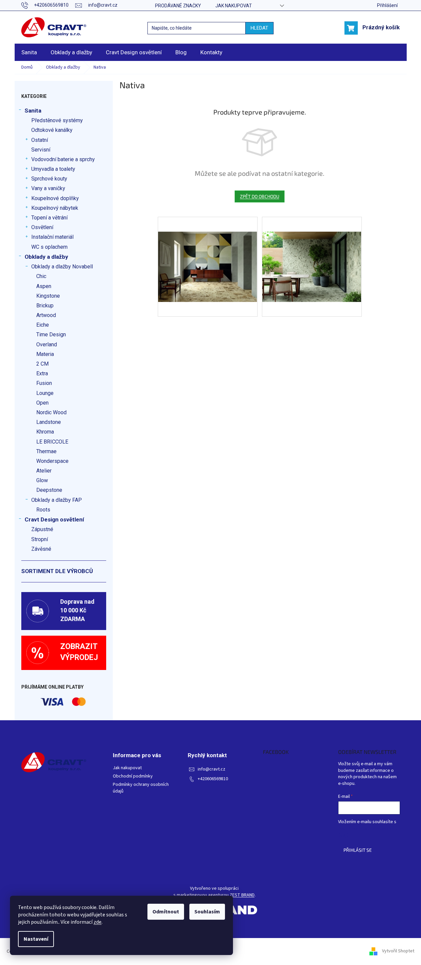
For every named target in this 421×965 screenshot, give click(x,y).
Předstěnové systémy (57, 120)
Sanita (33, 110)
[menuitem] (29, 52)
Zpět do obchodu (259, 196)
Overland (46, 344)
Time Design (51, 334)
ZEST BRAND (242, 895)
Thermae (46, 451)
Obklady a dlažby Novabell (62, 266)
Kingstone (48, 296)
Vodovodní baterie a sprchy (63, 159)
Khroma (45, 432)
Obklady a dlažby (46, 256)
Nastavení (36, 939)
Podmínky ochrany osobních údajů (141, 788)
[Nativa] (207, 252)
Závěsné (41, 549)
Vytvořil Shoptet (398, 951)
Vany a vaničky (48, 188)
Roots (43, 509)
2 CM (42, 364)
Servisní (40, 150)
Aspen (43, 286)
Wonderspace (52, 461)
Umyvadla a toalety (53, 169)
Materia (45, 354)
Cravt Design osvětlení (54, 519)
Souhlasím (207, 911)
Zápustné (42, 529)
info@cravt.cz (211, 769)
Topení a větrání (49, 217)
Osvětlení (42, 227)
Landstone (48, 422)
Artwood (46, 315)
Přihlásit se (357, 850)
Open (42, 403)
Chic (41, 276)
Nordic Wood (51, 412)
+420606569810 (213, 779)
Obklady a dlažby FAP (56, 500)
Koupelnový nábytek (54, 208)
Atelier (44, 471)
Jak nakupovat (233, 5)
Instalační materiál (52, 237)
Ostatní (39, 140)
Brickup (45, 305)
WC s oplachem (49, 247)
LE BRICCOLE (52, 442)
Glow (42, 480)
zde (98, 922)
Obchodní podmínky (133, 776)
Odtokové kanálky (52, 130)
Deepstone (49, 490)
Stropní (39, 539)
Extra (42, 373)
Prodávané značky (178, 5)
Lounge (45, 393)
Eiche (42, 325)
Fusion (44, 383)
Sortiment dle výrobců (57, 571)
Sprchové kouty (49, 178)
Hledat (259, 28)
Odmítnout (165, 911)
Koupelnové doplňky (55, 198)
